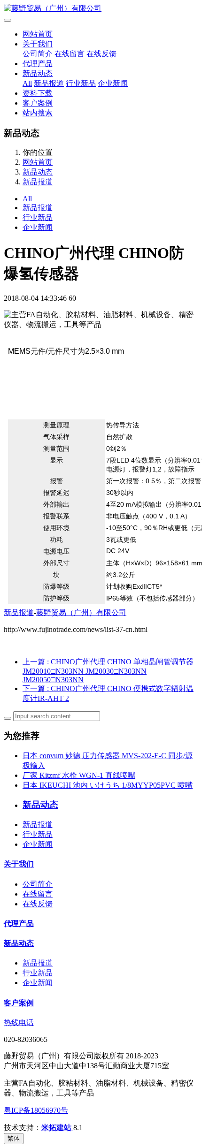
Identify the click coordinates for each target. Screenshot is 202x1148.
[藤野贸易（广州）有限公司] (101, 9)
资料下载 (38, 93)
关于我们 (38, 44)
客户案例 (38, 103)
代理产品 (38, 64)
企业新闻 (113, 83)
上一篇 (108, 671)
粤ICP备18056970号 (36, 1110)
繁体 (14, 1138)
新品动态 (38, 73)
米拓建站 (57, 1128)
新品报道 (49, 83)
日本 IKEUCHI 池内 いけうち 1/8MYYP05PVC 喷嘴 (108, 785)
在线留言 (69, 54)
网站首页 (38, 34)
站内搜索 (38, 113)
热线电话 (19, 1022)
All (27, 83)
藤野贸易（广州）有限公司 (81, 612)
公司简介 (38, 54)
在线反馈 (101, 54)
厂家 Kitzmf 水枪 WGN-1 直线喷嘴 (79, 775)
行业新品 (81, 83)
